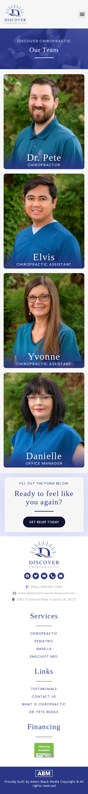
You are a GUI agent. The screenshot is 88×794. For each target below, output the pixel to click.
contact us (44, 696)
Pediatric (44, 641)
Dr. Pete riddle (44, 712)
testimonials (44, 689)
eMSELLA (44, 649)
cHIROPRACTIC (44, 633)
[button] (82, 14)
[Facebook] (27, 576)
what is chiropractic (44, 704)
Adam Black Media (44, 781)
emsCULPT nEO (44, 656)
